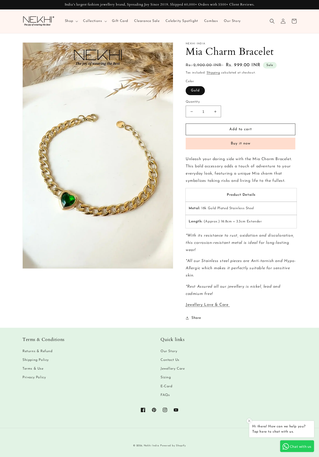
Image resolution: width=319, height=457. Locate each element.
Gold (195, 90)
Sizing (165, 377)
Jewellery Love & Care (208, 305)
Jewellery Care (172, 369)
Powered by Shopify (173, 445)
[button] (71, 21)
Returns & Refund (37, 351)
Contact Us (169, 360)
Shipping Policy (35, 360)
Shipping (213, 72)
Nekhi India (151, 445)
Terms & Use (33, 369)
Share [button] (196, 318)
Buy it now (240, 143)
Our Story (168, 351)
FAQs (165, 395)
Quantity (193, 101)
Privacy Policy (34, 377)
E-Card (166, 386)
